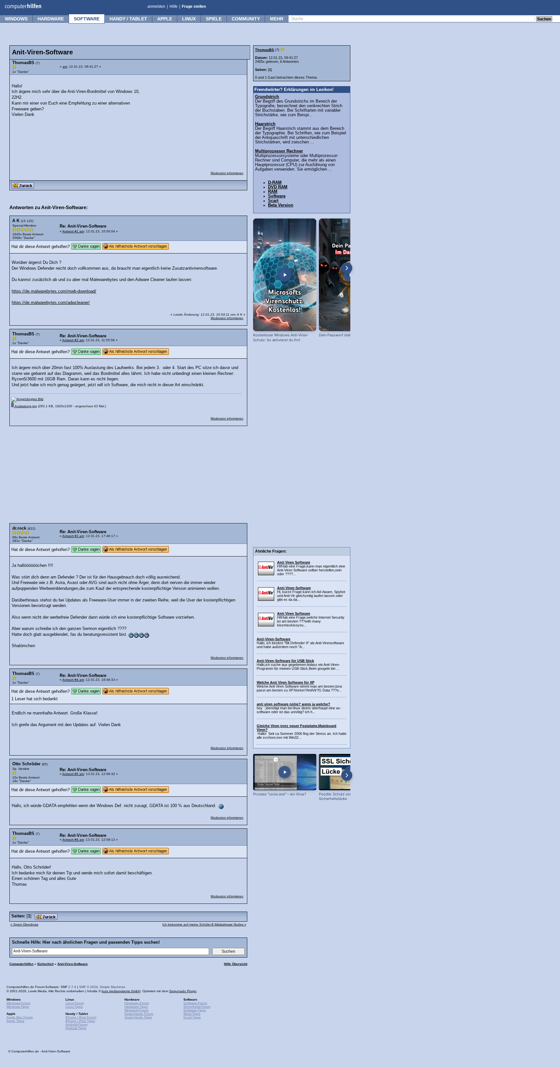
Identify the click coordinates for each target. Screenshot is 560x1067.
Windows (16, 18)
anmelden (156, 6)
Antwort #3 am (73, 536)
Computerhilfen (21, 964)
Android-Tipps (75, 1028)
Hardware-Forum (136, 1003)
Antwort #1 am (73, 231)
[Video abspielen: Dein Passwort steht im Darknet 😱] (350, 275)
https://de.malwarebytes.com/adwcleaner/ (51, 302)
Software (86, 18)
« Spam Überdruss (24, 924)
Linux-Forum (74, 1003)
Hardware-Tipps (136, 1006)
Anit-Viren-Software (72, 964)
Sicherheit (45, 964)
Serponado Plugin (182, 991)
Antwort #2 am (73, 340)
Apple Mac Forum (19, 1017)
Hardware (51, 18)
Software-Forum (195, 1003)
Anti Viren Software (293, 562)
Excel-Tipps (192, 1017)
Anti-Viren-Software (294, 588)
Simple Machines (112, 987)
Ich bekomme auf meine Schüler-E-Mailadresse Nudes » (204, 924)
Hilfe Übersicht (235, 964)
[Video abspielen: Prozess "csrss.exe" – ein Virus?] (284, 772)
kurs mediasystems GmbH (121, 991)
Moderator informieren (227, 173)
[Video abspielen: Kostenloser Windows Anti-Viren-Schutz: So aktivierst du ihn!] (284, 275)
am (65, 66)
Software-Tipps (194, 1010)
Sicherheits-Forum (196, 1006)
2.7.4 (72, 987)
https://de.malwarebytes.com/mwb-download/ (54, 291)
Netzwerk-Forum (136, 1010)
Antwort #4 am (73, 679)
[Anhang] (27, 399)
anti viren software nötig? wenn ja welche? (293, 704)
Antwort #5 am (73, 774)
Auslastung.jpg (25, 406)
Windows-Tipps (17, 1006)
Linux (189, 18)
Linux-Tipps (74, 1006)
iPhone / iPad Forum (80, 1017)
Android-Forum (76, 1024)
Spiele (214, 18)
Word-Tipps (191, 1014)
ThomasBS (264, 50)
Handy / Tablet (128, 18)
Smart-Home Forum (138, 1014)
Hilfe (173, 6)
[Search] (544, 19)
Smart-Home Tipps (138, 1017)
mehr (276, 18)
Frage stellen (194, 6)
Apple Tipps (15, 1021)
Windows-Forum (18, 1003)
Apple (164, 18)
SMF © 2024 (88, 987)
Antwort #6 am (73, 839)
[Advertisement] (195, 118)
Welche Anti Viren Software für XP (285, 682)
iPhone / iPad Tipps (80, 1021)
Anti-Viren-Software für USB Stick (285, 661)
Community (246, 18)
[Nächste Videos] (346, 268)
